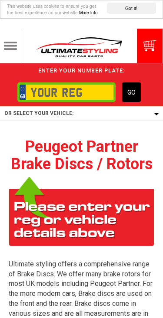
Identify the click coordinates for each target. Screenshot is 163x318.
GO (131, 92)
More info (88, 12)
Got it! (131, 8)
